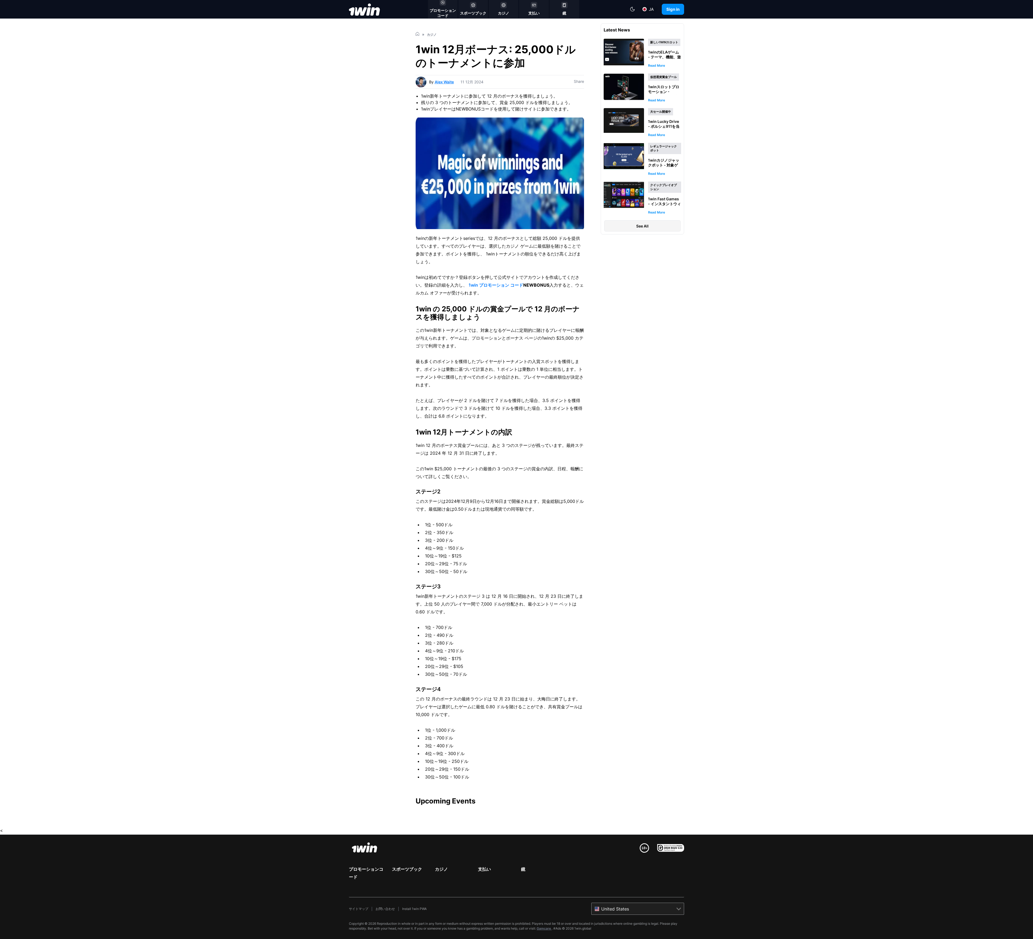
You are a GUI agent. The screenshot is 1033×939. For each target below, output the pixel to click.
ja (651, 9)
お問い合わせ (385, 909)
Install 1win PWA (414, 909)
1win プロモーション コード (496, 285)
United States (615, 909)
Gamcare (544, 928)
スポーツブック (407, 869)
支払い (484, 869)
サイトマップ (358, 909)
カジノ (441, 869)
